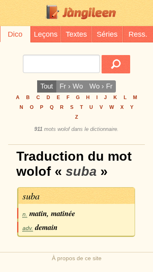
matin (38, 213)
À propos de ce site (77, 258)
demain (46, 227)
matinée (63, 213)
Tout (46, 86)
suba (31, 196)
